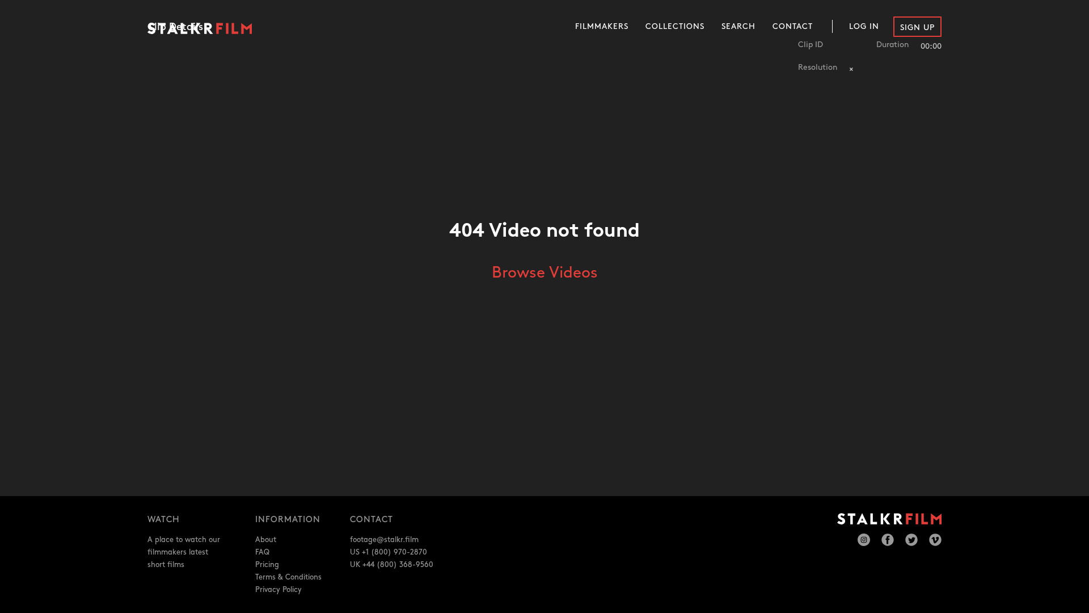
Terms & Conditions (288, 577)
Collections (674, 26)
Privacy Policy (278, 589)
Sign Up (917, 27)
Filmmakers (601, 26)
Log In (864, 26)
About (265, 539)
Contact (793, 26)
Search (738, 26)
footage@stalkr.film (384, 539)
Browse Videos (545, 273)
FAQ (262, 552)
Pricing (267, 564)
